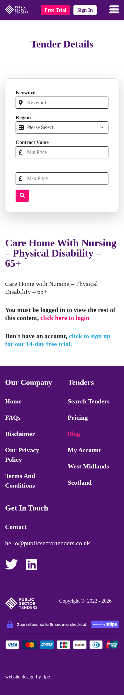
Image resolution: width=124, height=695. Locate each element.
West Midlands (88, 466)
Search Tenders (89, 401)
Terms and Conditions (20, 480)
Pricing (78, 417)
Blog (74, 433)
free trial (55, 10)
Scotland (80, 482)
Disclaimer (20, 433)
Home (13, 401)
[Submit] (22, 196)
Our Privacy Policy (22, 454)
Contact (16, 526)
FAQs (13, 417)
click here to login (64, 317)
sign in (85, 10)
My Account (84, 449)
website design (20, 676)
